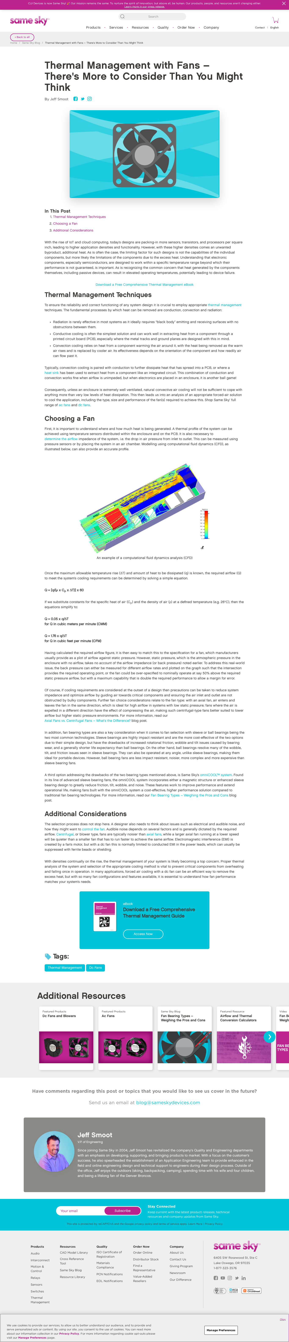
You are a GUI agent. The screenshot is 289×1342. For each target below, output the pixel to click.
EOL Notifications (109, 1281)
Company (211, 27)
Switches (37, 1291)
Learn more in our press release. (144, 6)
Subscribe (123, 1210)
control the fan (93, 829)
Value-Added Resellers (142, 1279)
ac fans (64, 405)
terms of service (169, 1223)
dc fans (84, 405)
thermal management (224, 305)
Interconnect (40, 1260)
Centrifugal (65, 834)
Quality (163, 27)
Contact (260, 27)
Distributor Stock (146, 1259)
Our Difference (180, 1279)
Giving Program (181, 1266)
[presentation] (269, 1037)
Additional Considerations (73, 230)
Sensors (36, 1284)
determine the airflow (61, 439)
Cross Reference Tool (72, 1261)
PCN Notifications (109, 1274)
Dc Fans (95, 967)
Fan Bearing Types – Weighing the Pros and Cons (189, 795)
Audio (35, 1253)
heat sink (52, 373)
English (274, 27)
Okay (283, 1319)
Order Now (186, 27)
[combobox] (152, 16)
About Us (177, 1252)
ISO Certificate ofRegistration (109, 1254)
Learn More (195, 1223)
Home (13, 43)
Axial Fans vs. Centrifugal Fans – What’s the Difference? (88, 720)
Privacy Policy (214, 1223)
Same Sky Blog (31, 43)
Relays (35, 1277)
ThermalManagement (40, 1300)
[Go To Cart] (275, 20)
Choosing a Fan (65, 223)
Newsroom (178, 1273)
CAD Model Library (74, 1252)
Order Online (142, 1252)
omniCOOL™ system (216, 775)
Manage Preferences (32, 1337)
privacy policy (143, 1223)
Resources (140, 27)
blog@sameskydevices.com (168, 1102)
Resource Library (72, 1277)
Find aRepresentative (144, 1268)
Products (93, 27)
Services (116, 27)
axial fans (154, 834)
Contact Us (178, 1259)
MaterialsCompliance (105, 1265)
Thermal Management (65, 967)
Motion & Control (37, 1269)
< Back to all (22, 37)
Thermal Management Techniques (79, 217)
